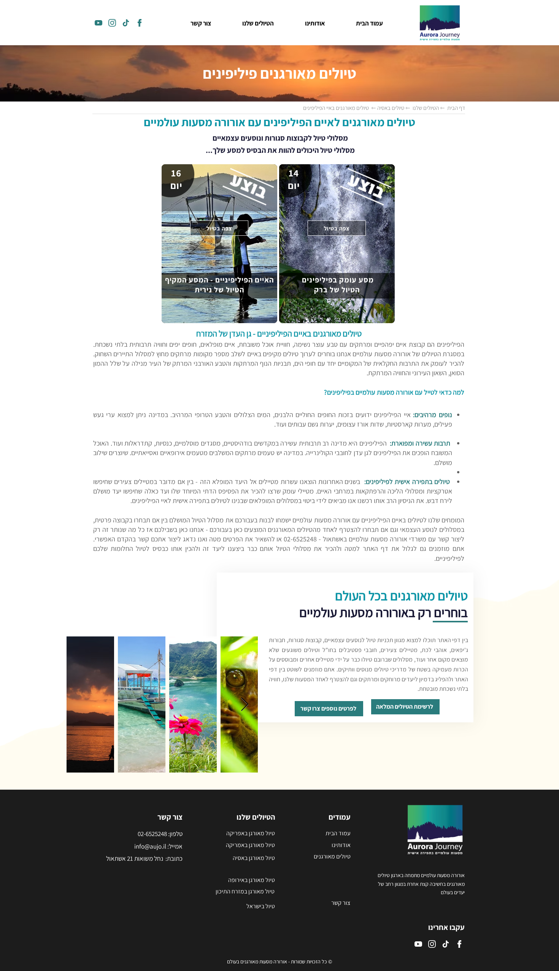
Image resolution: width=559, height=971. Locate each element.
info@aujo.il (150, 846)
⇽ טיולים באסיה (393, 107)
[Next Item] (244, 704)
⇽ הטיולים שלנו (427, 107)
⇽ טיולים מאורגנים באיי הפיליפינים (339, 107)
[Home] (98, 23)
